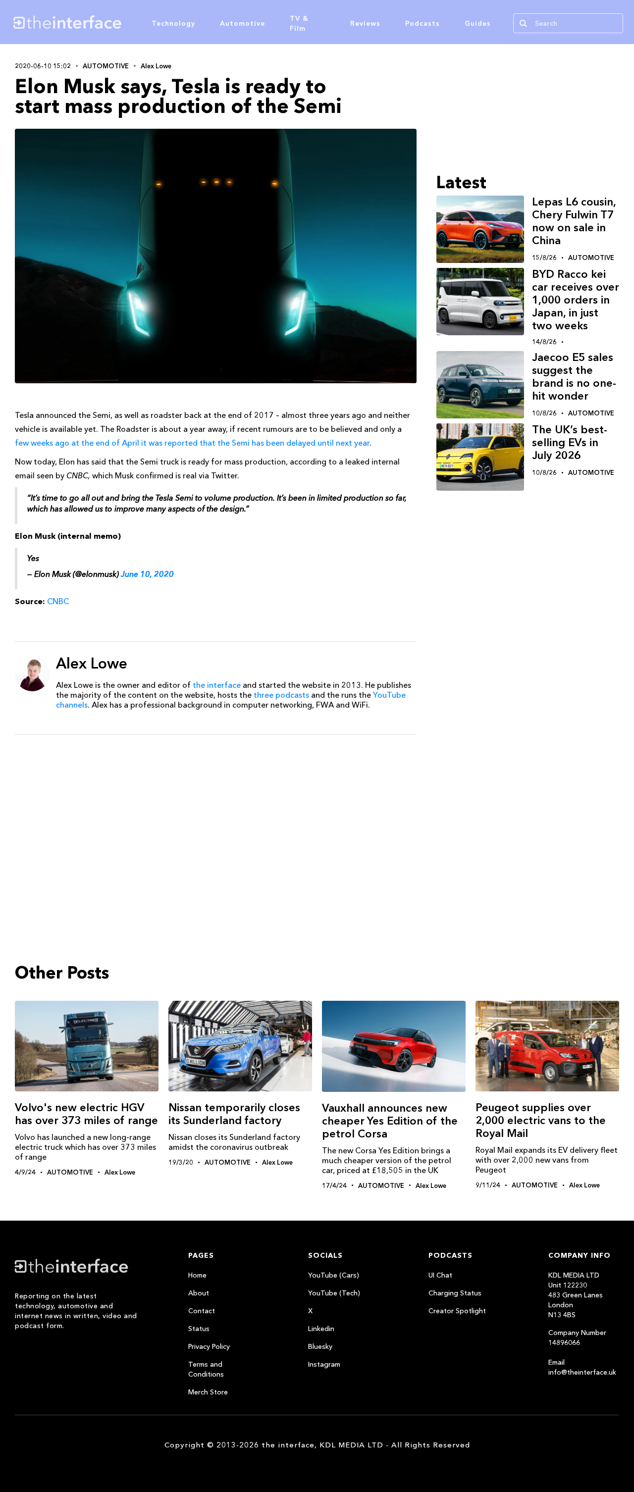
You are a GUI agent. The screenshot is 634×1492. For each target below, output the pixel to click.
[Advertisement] (216, 819)
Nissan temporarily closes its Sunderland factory (234, 1114)
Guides (478, 23)
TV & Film (299, 23)
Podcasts (422, 23)
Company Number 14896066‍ (577, 1337)
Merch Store (208, 1392)
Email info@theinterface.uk (582, 1367)
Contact (201, 1310)
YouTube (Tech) (334, 1292)
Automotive (242, 23)
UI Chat (440, 1275)
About (198, 1292)
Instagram (324, 1364)
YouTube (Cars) (333, 1275)
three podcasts (281, 695)
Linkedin (321, 1328)
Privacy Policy (209, 1346)
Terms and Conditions (206, 1369)
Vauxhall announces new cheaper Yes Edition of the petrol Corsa (390, 1120)
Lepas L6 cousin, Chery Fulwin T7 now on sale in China (574, 221)
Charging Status (454, 1292)
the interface (217, 685)
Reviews (365, 23)
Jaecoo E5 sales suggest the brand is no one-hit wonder (574, 377)
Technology (173, 23)
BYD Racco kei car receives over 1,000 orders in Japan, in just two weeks (575, 299)
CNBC (58, 601)
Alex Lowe (156, 66)
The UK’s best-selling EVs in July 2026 (569, 442)
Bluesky (320, 1346)
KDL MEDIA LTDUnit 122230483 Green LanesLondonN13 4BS (575, 1295)
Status (199, 1328)
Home (197, 1275)
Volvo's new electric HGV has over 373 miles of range (86, 1114)
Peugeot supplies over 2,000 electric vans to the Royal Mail (541, 1120)
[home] (113, 22)
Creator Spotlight (457, 1310)
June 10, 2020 (147, 574)
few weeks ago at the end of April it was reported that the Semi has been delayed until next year (192, 443)
